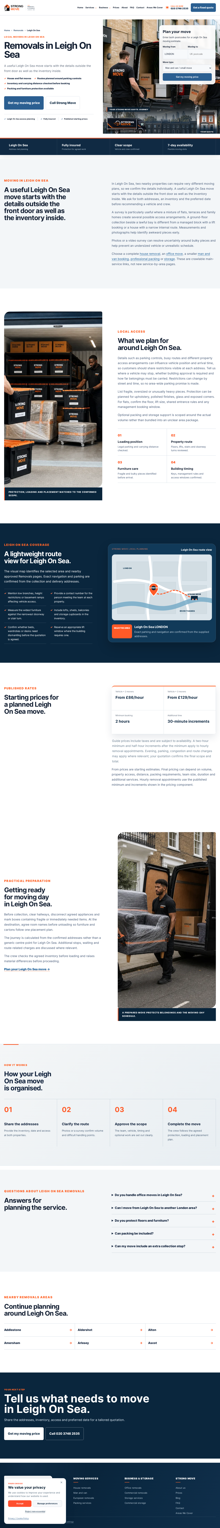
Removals (18, 30)
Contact (140, 7)
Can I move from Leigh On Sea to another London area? (156, 1208)
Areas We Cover (155, 7)
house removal (150, 253)
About (125, 7)
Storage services (134, 1498)
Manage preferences (47, 1503)
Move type (168, 62)
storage (169, 259)
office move (174, 253)
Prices (116, 7)
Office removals (133, 1487)
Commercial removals (136, 1492)
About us (180, 1487)
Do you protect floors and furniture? (142, 1220)
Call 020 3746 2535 (64, 1433)
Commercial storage (135, 1503)
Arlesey (110, 1343)
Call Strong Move (63, 103)
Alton (180, 1330)
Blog (178, 1498)
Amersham (38, 1343)
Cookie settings (67, 1521)
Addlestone (38, 1330)
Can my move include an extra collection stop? (150, 1246)
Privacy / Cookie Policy (18, 1518)
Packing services (82, 1503)
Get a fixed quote (203, 7)
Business (103, 7)
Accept (19, 1503)
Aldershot (110, 1330)
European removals (83, 1498)
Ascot (180, 1343)
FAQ (132, 7)
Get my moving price (24, 103)
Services (89, 7)
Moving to (193, 46)
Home (80, 7)
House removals (82, 1487)
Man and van (80, 1492)
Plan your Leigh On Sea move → (27, 969)
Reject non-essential (35, 1511)
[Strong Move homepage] (21, 7)
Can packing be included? (134, 1233)
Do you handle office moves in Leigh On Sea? (148, 1195)
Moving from (169, 46)
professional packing (145, 259)
